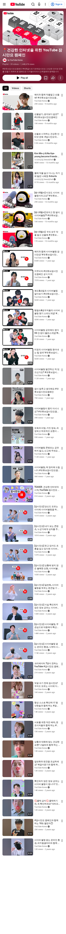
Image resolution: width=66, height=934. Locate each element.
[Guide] (4, 4)
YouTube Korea (40, 101)
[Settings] (45, 4)
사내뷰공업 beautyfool (43, 160)
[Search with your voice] (39, 4)
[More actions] (60, 78)
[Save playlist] (46, 78)
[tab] (5, 88)
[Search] (33, 4)
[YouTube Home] (17, 4)
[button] (33, 28)
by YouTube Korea (15, 60)
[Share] (53, 78)
